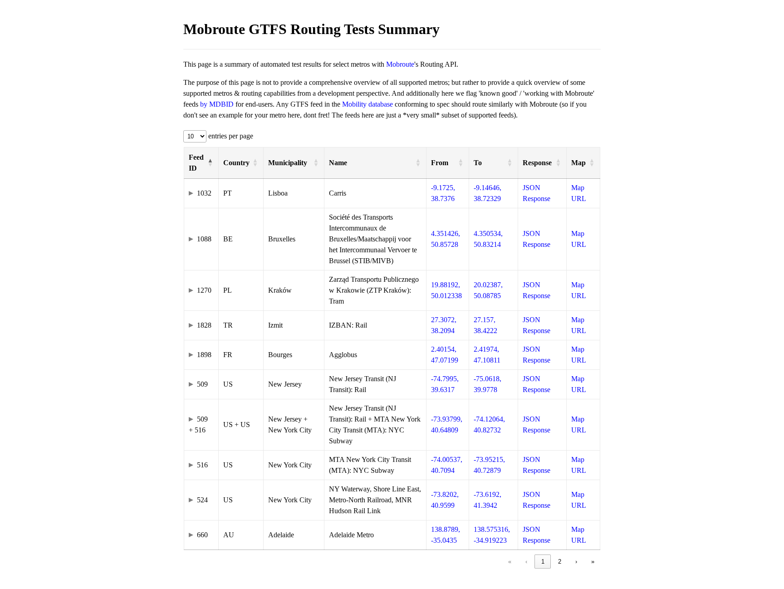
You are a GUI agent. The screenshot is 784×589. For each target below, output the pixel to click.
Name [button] (338, 163)
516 (202, 465)
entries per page (229, 136)
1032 (204, 193)
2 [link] (559, 561)
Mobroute (400, 64)
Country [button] (236, 163)
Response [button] (537, 163)
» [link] (592, 561)
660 (202, 535)
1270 (204, 290)
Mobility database (367, 104)
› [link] (576, 561)
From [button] (439, 163)
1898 (204, 354)
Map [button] (578, 163)
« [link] (509, 561)
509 (202, 384)
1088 (204, 239)
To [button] (478, 163)
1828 (204, 325)
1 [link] (542, 561)
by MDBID (217, 104)
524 (202, 500)
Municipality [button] (287, 163)
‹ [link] (526, 561)
